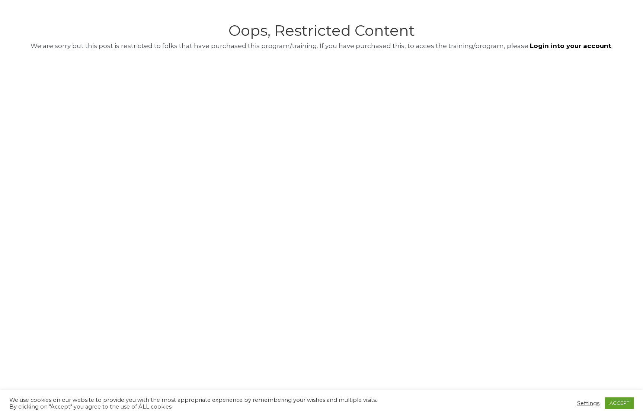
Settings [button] (588, 403)
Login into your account (570, 46)
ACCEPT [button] (619, 403)
